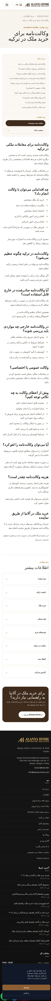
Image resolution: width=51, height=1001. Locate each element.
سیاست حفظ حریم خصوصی (38, 852)
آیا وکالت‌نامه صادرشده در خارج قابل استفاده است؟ (27, 78)
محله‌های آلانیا (44, 823)
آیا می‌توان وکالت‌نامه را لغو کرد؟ (33, 97)
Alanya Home (42, 16)
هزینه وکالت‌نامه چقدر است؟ (35, 102)
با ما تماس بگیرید (42, 846)
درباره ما (45, 789)
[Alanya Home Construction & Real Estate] (37, 4)
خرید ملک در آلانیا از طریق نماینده (33, 107)
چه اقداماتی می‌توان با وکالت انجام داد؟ (31, 69)
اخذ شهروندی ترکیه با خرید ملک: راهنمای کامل (31, 903)
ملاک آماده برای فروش (40, 806)
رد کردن (26, 993)
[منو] (7, 5)
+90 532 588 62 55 (41, 767)
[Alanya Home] (33, 740)
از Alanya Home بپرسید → (31, 714)
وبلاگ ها (46, 835)
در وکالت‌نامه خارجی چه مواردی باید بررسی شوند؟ (27, 83)
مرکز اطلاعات (28, 16)
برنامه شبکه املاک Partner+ (38, 812)
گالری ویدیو (44, 840)
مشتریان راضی (43, 829)
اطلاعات (45, 794)
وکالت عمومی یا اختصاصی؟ (35, 88)
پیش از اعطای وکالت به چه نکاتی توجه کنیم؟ (29, 93)
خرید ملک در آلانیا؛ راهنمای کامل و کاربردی (33, 922)
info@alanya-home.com (38, 772)
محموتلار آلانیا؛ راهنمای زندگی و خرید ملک (33, 884)
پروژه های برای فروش (40, 800)
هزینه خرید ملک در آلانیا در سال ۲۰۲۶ (35, 875)
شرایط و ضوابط (43, 858)
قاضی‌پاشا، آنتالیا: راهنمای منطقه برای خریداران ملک (29, 940)
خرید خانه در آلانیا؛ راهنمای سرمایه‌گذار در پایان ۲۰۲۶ (29, 912)
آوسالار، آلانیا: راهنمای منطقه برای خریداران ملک (30, 931)
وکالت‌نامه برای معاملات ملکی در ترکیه (31, 64)
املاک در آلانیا (44, 817)
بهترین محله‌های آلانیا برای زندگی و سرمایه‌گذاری (30, 894)
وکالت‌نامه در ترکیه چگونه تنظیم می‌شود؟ (30, 73)
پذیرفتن (26, 987)
